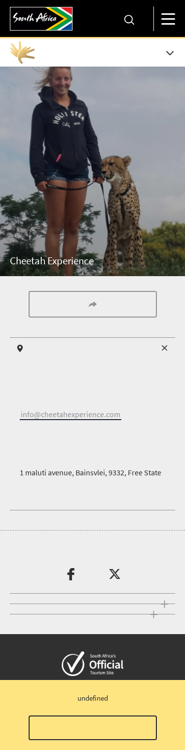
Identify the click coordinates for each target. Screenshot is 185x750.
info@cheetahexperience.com (70, 414)
